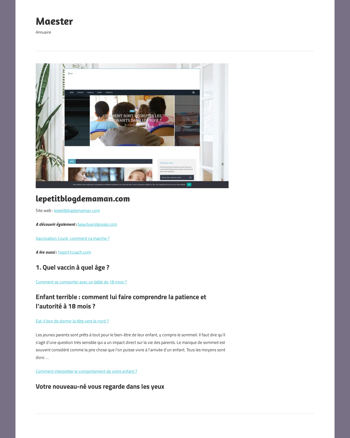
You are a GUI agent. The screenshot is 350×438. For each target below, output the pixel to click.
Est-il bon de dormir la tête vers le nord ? (72, 321)
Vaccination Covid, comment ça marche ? (73, 238)
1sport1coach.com (74, 252)
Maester (54, 21)
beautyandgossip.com (97, 224)
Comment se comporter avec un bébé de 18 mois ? (81, 282)
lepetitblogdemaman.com (77, 210)
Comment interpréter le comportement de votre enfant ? (86, 371)
